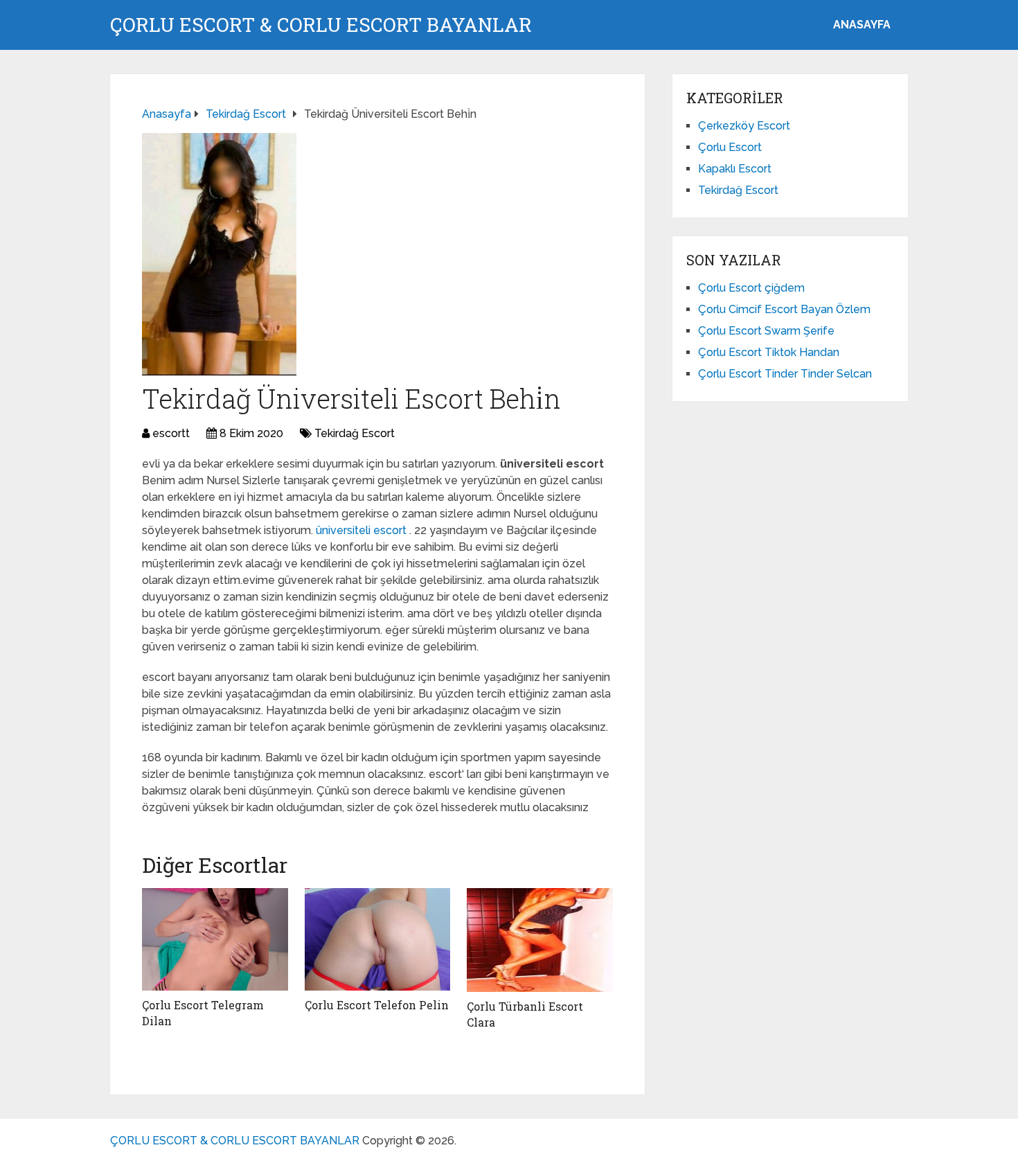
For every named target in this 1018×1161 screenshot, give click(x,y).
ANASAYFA (862, 24)
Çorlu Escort (730, 147)
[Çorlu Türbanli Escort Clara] (540, 940)
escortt (171, 433)
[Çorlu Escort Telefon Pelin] (378, 939)
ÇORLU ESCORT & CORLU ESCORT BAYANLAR (321, 25)
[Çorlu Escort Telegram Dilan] (215, 939)
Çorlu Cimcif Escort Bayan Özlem (784, 309)
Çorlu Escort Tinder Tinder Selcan (785, 373)
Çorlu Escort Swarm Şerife (766, 330)
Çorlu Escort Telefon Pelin (377, 1005)
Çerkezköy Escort (744, 125)
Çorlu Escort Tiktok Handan (768, 352)
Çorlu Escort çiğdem (751, 287)
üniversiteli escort (362, 530)
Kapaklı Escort (734, 168)
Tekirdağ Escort (354, 433)
